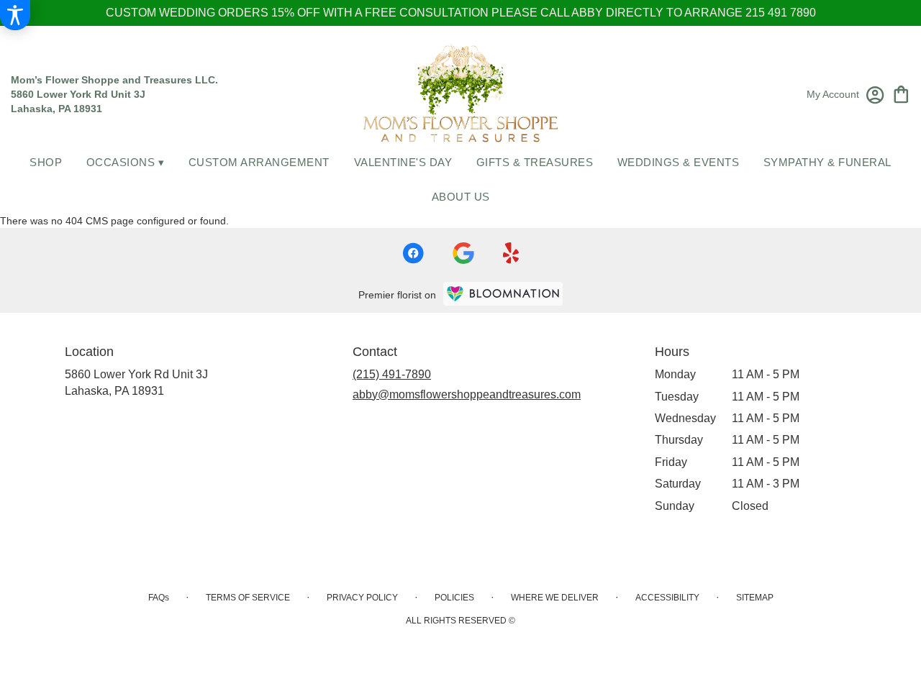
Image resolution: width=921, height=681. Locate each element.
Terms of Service (248, 598)
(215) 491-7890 (392, 374)
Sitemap (754, 598)
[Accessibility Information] (15, 15)
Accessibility (667, 598)
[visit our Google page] (463, 253)
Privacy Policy (362, 598)
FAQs (158, 598)
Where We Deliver (555, 598)
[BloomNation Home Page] (503, 294)
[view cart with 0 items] (901, 93)
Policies (454, 598)
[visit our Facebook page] (413, 253)
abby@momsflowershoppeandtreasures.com (467, 394)
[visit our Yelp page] (511, 253)
